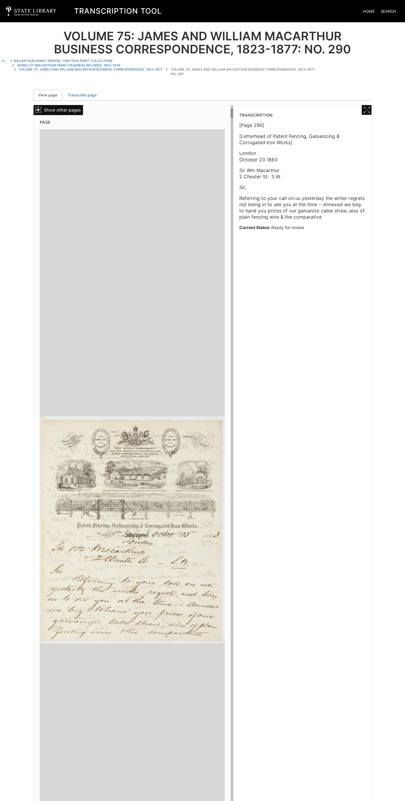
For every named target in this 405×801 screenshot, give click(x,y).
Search (388, 11)
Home (369, 11)
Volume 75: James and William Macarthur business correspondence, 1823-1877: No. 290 (243, 71)
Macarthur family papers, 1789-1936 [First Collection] (63, 61)
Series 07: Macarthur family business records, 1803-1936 (68, 65)
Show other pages (62, 109)
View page (50, 95)
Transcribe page (82, 95)
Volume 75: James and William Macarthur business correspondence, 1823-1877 (90, 69)
